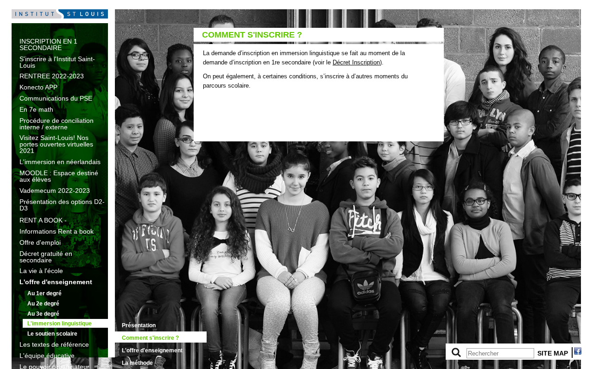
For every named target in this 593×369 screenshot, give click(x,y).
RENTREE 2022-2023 (51, 76)
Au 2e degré (43, 303)
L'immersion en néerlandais (60, 161)
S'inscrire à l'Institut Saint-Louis (57, 62)
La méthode (137, 363)
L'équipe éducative (47, 355)
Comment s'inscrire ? (150, 338)
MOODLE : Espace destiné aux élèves (58, 176)
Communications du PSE (55, 98)
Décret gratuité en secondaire (45, 257)
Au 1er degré (44, 293)
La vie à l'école (41, 270)
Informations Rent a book (56, 231)
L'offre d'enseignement (55, 282)
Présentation (139, 325)
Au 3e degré (43, 314)
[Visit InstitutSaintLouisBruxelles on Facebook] (577, 352)
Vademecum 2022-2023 (54, 190)
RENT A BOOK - (43, 220)
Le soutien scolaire (52, 334)
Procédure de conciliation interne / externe (56, 124)
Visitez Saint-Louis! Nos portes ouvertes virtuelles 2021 (56, 144)
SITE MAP (552, 353)
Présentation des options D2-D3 (62, 205)
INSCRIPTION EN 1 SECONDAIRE (48, 44)
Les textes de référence (54, 344)
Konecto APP (38, 87)
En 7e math (36, 109)
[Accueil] (60, 21)
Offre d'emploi (40, 242)
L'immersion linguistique (59, 323)
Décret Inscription (356, 62)
